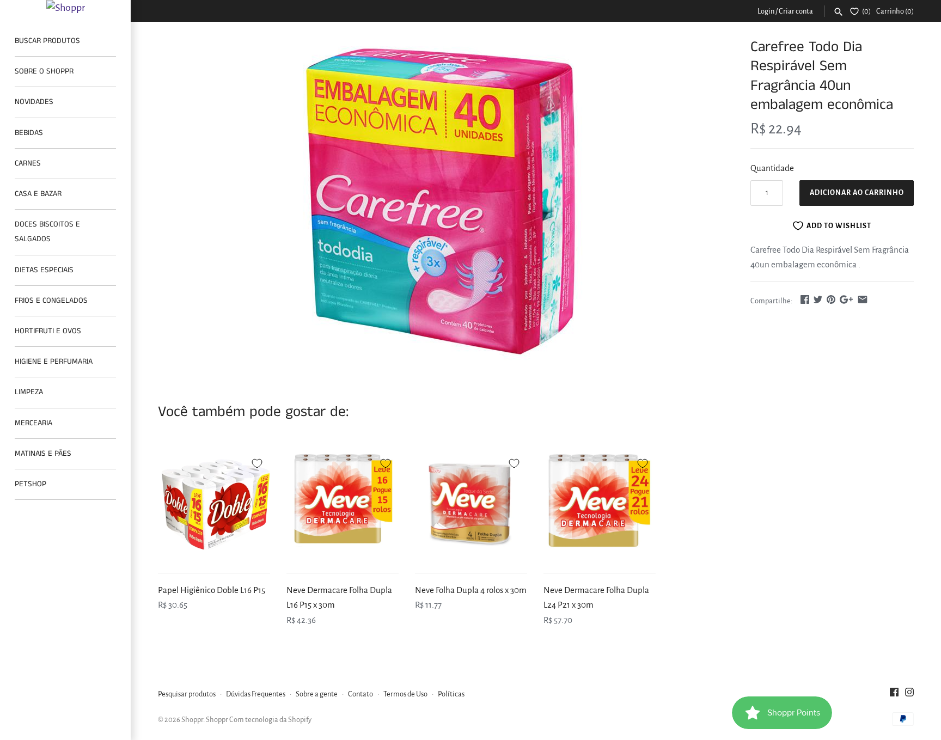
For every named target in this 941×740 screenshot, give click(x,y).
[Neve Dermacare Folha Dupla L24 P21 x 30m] (599, 505)
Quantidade (772, 168)
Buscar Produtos (47, 40)
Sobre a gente (317, 694)
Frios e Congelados (51, 300)
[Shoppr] (65, 7)
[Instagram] (909, 694)
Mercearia (33, 423)
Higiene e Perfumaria (54, 361)
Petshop (30, 484)
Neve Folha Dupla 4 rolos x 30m (471, 590)
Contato (360, 694)
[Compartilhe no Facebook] (805, 299)
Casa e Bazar (38, 193)
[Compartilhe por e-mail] (862, 299)
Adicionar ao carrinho (857, 193)
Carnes (28, 163)
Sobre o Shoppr (44, 71)
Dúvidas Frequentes (255, 694)
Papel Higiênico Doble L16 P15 (211, 590)
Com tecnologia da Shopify (270, 719)
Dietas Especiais (44, 270)
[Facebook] (894, 694)
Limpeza (29, 392)
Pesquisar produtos (187, 694)
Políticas (451, 694)
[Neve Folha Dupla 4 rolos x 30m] (471, 505)
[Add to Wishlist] (257, 462)
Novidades (34, 101)
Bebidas (29, 132)
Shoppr (192, 719)
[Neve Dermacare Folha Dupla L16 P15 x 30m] (342, 505)
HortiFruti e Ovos (48, 331)
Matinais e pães (43, 453)
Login (765, 11)
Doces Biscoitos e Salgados (47, 231)
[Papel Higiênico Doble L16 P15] (214, 505)
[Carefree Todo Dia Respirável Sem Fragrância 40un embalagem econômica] (440, 201)
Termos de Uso (405, 694)
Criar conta (796, 11)
